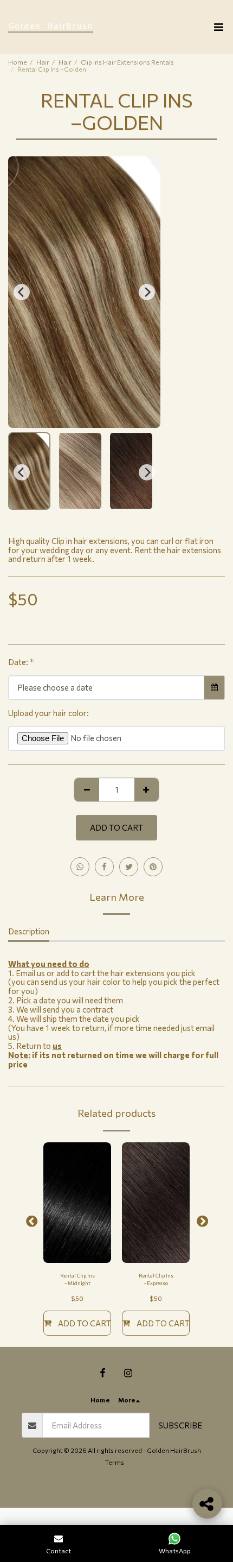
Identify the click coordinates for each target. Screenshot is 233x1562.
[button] (218, 27)
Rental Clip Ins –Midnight (77, 1279)
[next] (147, 292)
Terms (114, 1462)
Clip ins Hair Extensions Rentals (127, 62)
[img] (77, 1202)
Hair (42, 62)
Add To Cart (84, 1323)
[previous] (22, 292)
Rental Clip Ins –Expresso (156, 1279)
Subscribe (180, 1425)
